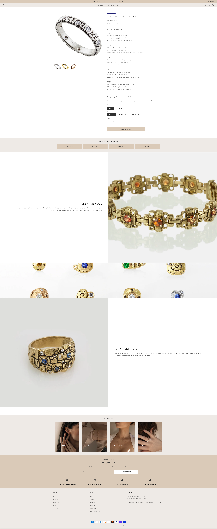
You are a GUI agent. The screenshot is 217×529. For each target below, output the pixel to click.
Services (92, 502)
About (92, 496)
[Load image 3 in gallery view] (73, 66)
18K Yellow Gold (123, 115)
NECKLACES (121, 146)
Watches (55, 508)
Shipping (109, 23)
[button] (3, 5)
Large (110, 108)
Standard (119, 108)
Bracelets (55, 505)
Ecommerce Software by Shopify (116, 525)
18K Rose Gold (136, 115)
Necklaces (56, 502)
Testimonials (93, 499)
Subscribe (126, 472)
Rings (54, 496)
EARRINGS (69, 146)
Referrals (92, 505)
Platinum (111, 115)
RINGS (147, 146)
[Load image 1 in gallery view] (57, 66)
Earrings (55, 499)
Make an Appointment (96, 511)
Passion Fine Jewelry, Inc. (103, 525)
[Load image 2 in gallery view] (65, 66)
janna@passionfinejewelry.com (136, 499)
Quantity (109, 118)
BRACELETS (95, 146)
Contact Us (93, 508)
